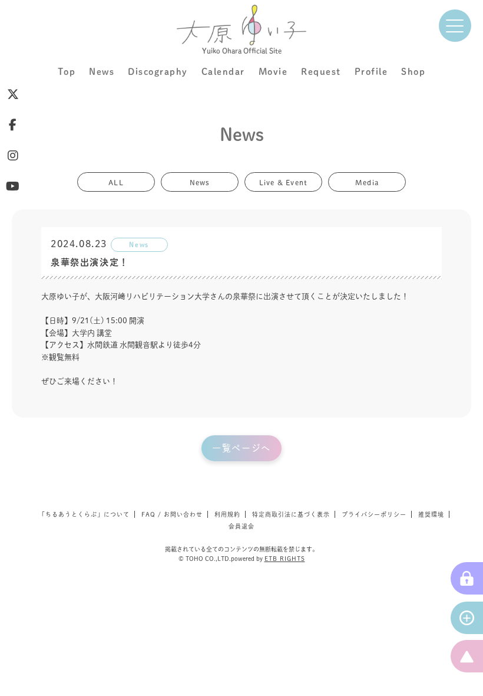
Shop (413, 71)
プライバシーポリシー (374, 514)
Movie (273, 71)
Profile (371, 71)
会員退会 (241, 526)
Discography (158, 71)
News (101, 71)
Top (67, 71)
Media (367, 181)
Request (321, 71)
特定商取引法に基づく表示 (291, 514)
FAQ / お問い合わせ (172, 514)
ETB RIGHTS (284, 559)
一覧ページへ (241, 448)
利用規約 (227, 514)
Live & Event (283, 181)
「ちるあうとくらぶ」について (84, 514)
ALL (116, 181)
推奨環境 (431, 514)
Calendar (223, 71)
